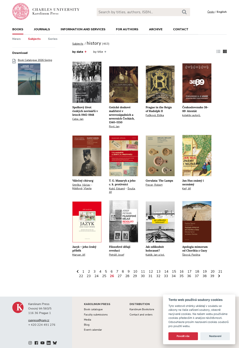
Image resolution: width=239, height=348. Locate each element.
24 (96, 276)
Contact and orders (141, 314)
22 (81, 276)
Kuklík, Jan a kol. (155, 255)
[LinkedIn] (49, 343)
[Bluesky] (55, 343)
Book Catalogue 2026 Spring (35, 60)
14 (166, 271)
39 (212, 276)
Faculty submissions (96, 314)
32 (158, 276)
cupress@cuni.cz (38, 320)
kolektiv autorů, (191, 115)
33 (166, 276)
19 (205, 271)
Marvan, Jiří (78, 255)
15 (174, 271)
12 (151, 271)
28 (127, 276)
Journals (42, 29)
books (17, 29)
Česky (211, 12)
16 (182, 271)
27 (120, 276)
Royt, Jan (114, 126)
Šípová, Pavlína (191, 255)
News (16, 39)
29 (135, 276)
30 (143, 276)
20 (213, 271)
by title (98, 52)
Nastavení (215, 336)
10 (135, 271)
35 (181, 276)
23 (89, 276)
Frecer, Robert (154, 185)
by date (77, 52)
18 (197, 271)
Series (53, 39)
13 (158, 271)
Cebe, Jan (77, 119)
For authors (127, 29)
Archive (155, 29)
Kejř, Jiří (186, 188)
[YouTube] (42, 343)
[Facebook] (36, 343)
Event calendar (93, 330)
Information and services (83, 29)
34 (174, 276)
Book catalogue (93, 309)
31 (150, 276)
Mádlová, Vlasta (81, 188)
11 (143, 271)
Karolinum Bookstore (142, 309)
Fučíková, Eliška (155, 115)
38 (205, 276)
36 (189, 276)
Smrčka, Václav (81, 185)
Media (87, 319)
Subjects (34, 39)
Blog (86, 324)
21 (220, 271)
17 (189, 271)
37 (197, 276)
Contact (180, 29)
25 (104, 276)
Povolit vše (183, 336)
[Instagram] (30, 343)
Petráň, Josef (116, 255)
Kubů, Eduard (117, 188)
